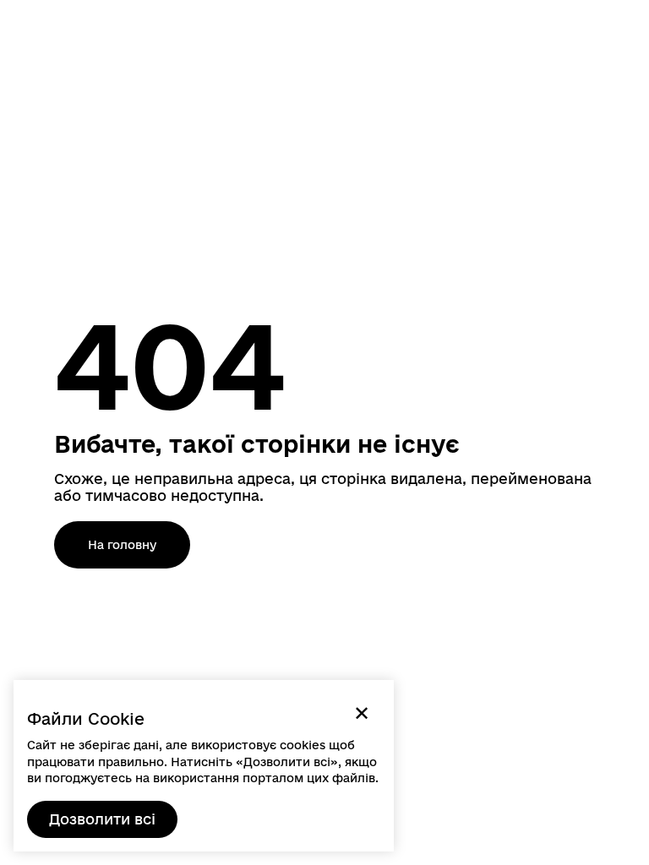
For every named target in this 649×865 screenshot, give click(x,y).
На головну (122, 545)
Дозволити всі (102, 819)
